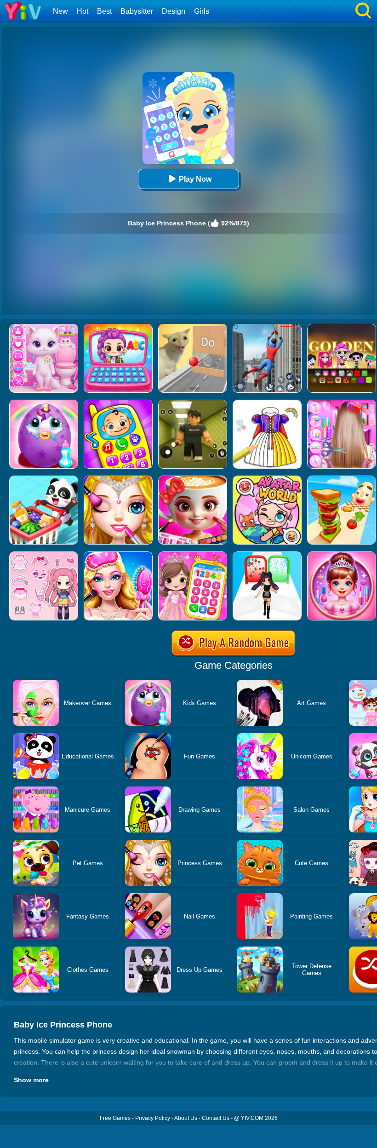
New (60, 11)
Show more (31, 1080)
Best (104, 11)
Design (173, 11)
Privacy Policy (152, 1118)
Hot (82, 11)
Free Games (115, 1118)
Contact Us (215, 1118)
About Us (185, 1118)
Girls (201, 11)
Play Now (195, 179)
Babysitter (136, 11)
